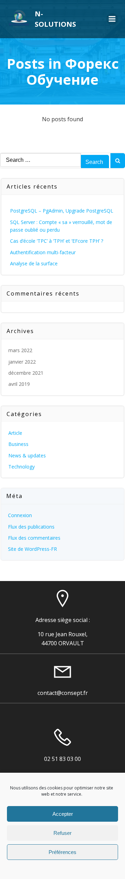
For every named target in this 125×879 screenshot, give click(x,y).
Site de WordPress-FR (32, 549)
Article (15, 433)
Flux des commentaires (34, 537)
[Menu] (112, 19)
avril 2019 (19, 384)
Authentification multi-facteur (43, 252)
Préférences (62, 852)
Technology (21, 466)
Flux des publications (31, 526)
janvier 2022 (22, 361)
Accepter (62, 814)
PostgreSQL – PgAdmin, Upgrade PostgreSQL (61, 210)
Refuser (62, 833)
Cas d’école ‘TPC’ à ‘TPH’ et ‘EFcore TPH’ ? (56, 241)
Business (18, 444)
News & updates (27, 455)
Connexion (20, 515)
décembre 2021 (25, 373)
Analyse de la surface (34, 263)
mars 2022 (20, 350)
